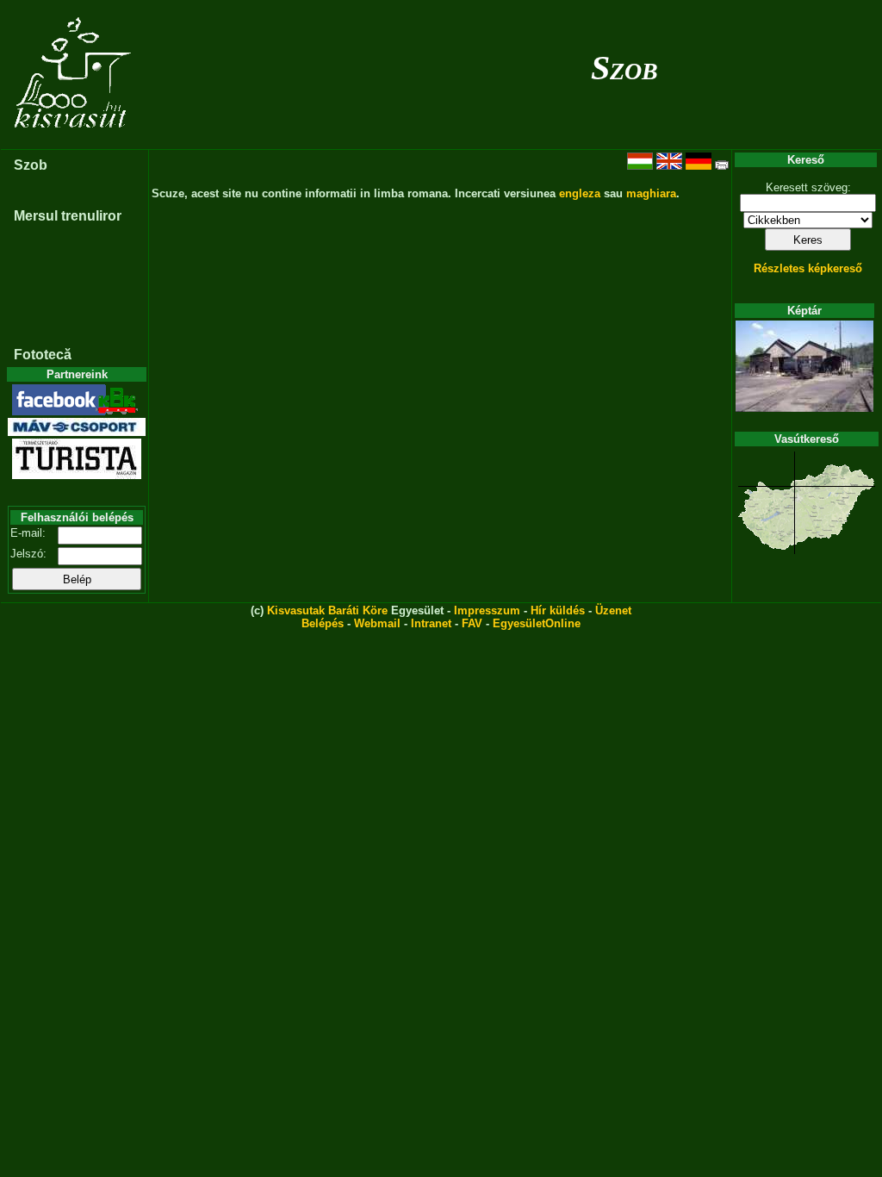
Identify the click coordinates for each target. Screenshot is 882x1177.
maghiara (651, 193)
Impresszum (487, 610)
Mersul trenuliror (67, 216)
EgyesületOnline (537, 623)
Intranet (431, 623)
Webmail (377, 623)
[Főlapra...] (74, 140)
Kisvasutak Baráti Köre (327, 610)
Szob (624, 67)
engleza (579, 193)
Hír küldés (558, 610)
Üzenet (613, 610)
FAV (472, 623)
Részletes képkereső (808, 268)
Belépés (322, 623)
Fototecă (42, 354)
